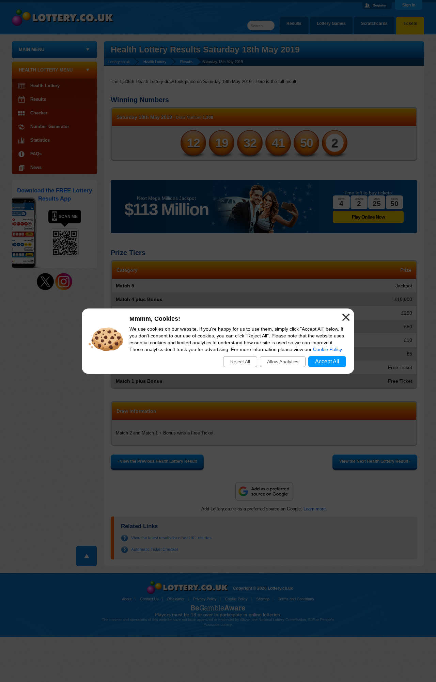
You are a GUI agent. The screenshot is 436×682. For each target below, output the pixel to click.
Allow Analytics (282, 361)
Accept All (327, 361)
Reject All (240, 361)
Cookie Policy (327, 349)
